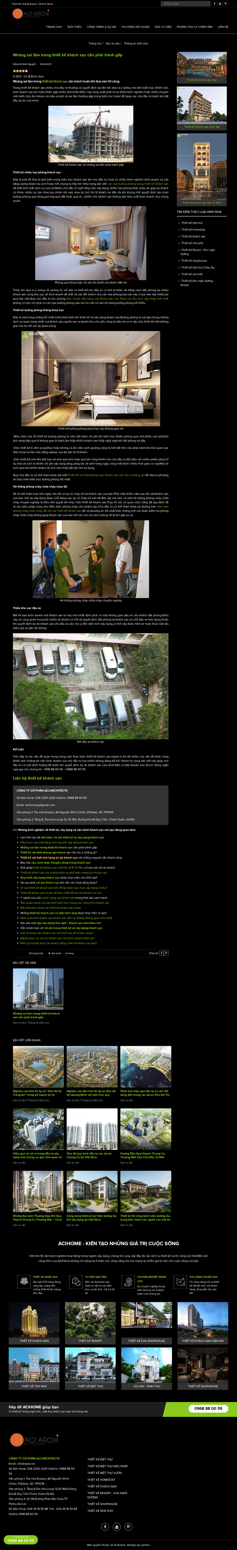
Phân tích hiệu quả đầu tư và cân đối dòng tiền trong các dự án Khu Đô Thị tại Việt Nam (144, 1095)
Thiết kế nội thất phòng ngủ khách (43, 852)
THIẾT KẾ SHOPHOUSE (203, 1386)
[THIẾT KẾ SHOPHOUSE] (203, 1365)
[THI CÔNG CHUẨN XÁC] (180, 1282)
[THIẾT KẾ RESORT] (90, 1320)
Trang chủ (54, 27)
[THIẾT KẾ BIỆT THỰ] (90, 1365)
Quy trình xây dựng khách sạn (40, 877)
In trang (69, 953)
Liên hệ (223, 27)
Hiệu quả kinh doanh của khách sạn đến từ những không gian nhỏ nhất (66, 918)
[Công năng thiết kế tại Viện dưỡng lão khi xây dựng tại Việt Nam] (92, 1191)
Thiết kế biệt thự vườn (104, 1473)
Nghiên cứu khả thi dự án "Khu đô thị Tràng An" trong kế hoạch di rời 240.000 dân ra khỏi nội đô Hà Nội (37, 1095)
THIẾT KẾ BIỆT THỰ (90, 1386)
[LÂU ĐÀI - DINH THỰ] (146, 1365)
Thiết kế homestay (193, 230)
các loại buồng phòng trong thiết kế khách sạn (138, 184)
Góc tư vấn (163, 27)
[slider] (20, 70)
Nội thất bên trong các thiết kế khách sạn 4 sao (50, 908)
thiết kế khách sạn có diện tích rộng (53, 913)
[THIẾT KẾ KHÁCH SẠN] (34, 1320)
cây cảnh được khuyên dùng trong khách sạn (61, 862)
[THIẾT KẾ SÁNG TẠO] (24, 1282)
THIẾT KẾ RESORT (90, 1341)
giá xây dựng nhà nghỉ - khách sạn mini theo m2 (69, 923)
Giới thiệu (74, 27)
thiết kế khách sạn (55, 81)
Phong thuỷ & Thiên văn (195, 27)
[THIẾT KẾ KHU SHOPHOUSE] (146, 1320)
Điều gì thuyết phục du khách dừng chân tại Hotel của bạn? (58, 943)
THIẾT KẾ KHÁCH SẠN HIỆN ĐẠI (203, 1341)
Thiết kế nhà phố (192, 243)
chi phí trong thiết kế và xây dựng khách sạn (73, 928)
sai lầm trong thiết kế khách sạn (51, 847)
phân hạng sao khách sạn (58, 898)
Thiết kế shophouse (194, 261)
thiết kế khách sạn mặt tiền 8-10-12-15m (58, 868)
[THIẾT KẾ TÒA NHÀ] (34, 1365)
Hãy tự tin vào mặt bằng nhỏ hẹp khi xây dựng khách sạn (56, 842)
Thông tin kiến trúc (135, 43)
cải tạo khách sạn (47, 882)
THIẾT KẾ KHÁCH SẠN (34, 1341)
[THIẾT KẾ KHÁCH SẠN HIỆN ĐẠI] (203, 1320)
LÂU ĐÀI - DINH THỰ (146, 1386)
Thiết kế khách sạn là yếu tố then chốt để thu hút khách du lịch (61, 893)
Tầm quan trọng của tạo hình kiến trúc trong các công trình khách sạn (64, 903)
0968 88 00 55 (208, 1409)
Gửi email (56, 953)
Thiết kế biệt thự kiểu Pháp (107, 1466)
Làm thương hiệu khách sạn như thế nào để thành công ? (57, 933)
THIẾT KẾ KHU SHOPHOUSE (146, 1341)
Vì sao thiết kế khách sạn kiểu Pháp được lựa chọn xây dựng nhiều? (63, 888)
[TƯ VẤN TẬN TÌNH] (76, 1282)
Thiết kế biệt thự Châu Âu (198, 267)
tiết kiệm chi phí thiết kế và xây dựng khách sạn (72, 837)
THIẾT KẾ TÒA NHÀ (34, 1386)
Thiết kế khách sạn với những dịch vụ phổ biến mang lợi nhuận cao (63, 873)
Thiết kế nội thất (191, 274)
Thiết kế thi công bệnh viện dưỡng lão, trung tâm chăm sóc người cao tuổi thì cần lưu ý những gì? (145, 1219)
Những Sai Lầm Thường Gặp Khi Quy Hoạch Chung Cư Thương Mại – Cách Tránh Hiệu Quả (37, 1219)
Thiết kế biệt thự (192, 223)
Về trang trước (36, 953)
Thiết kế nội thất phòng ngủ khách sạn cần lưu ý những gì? (106, 475)
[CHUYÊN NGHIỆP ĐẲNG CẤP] (128, 1282)
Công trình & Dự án (101, 27)
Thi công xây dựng (135, 27)
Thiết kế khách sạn (193, 236)
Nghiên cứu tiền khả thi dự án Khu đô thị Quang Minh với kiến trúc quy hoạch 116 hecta (91, 1095)
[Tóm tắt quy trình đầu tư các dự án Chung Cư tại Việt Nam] (92, 1129)
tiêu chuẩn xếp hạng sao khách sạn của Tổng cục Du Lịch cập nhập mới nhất (117, 299)
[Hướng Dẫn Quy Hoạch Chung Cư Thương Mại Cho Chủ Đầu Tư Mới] (145, 1129)
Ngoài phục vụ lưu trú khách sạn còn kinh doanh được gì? (57, 938)
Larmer (145, 1545)
